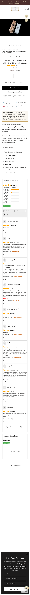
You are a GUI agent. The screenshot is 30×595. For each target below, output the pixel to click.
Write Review (7, 206)
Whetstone (7, 526)
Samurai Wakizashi (9, 535)
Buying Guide (8, 484)
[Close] (27, 554)
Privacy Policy (8, 503)
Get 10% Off (15, 589)
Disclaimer (7, 500)
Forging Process (9, 493)
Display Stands (8, 520)
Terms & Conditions (10, 506)
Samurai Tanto (8, 538)
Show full (5, 298)
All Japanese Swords (10, 532)
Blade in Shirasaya (9, 547)
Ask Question (7, 443)
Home (3, 49)
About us (7, 487)
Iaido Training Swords (10, 550)
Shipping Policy (8, 509)
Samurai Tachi (8, 544)
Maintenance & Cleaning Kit (12, 517)
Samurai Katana (8, 541)
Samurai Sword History (11, 497)
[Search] (25, 9)
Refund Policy (8, 512)
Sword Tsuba (8, 523)
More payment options (15, 92)
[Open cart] (27, 9)
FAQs (5, 481)
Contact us (7, 490)
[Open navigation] (2, 8)
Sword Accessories (12, 49)
